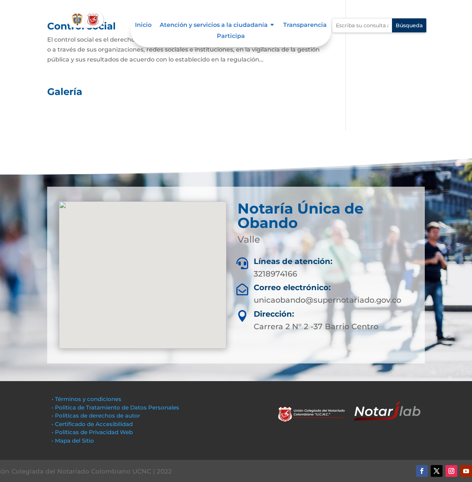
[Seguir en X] (436, 471)
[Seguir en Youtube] (466, 471)
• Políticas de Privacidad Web (92, 432)
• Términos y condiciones (86, 398)
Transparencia (305, 25)
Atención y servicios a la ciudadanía (214, 25)
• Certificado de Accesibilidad (92, 424)
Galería (64, 92)
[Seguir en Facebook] (422, 471)
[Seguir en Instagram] (451, 471)
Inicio (143, 25)
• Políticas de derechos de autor (96, 415)
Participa (231, 36)
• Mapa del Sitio (74, 440)
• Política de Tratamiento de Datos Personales (115, 407)
